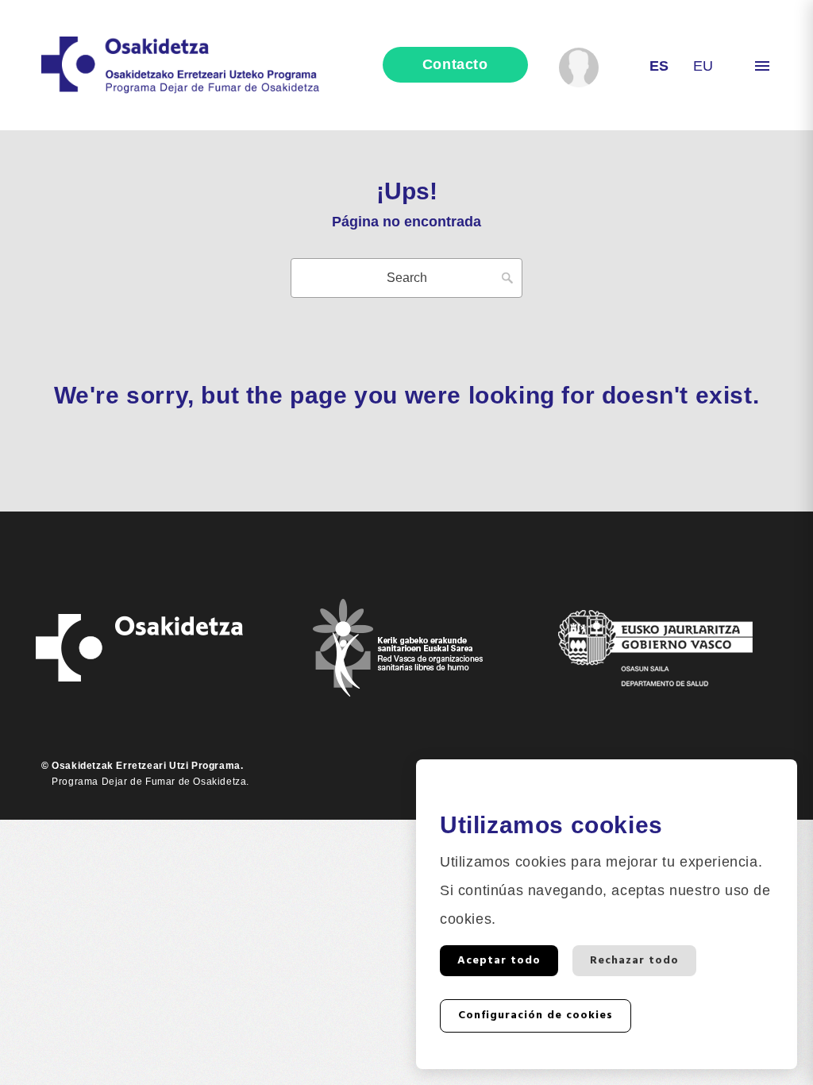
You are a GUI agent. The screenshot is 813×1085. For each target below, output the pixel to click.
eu (703, 66)
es (659, 66)
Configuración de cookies (535, 1015)
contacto (455, 64)
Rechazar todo (634, 961)
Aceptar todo (499, 961)
